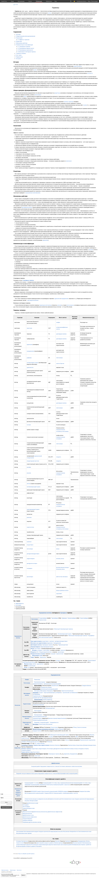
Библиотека (49, 1)
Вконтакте (19, 870)
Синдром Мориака (27, 818)
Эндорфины (91, 635)
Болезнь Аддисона (47, 699)
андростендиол (31, 558)
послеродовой (36, 694)
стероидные (63, 612)
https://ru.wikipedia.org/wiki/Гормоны (26, 853)
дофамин (29, 357)
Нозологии (17, 705)
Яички (32, 648)
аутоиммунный (73, 692)
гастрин (29, 424)
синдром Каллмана (38, 683)
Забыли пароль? (9, 804)
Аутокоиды (18, 605)
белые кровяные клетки (62, 590)
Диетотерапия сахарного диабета (45, 843)
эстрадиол (29, 568)
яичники (58, 558)
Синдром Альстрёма (85, 791)
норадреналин (64, 298)
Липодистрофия (34, 800)
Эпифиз (27, 679)
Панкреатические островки (38, 653)
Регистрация (94, 1)
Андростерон (35, 748)
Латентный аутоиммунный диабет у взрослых (58, 784)
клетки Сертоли (60, 363)
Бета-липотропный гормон (45, 637)
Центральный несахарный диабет (52, 683)
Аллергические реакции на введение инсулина (36, 799)
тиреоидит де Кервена (55, 692)
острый (41, 692)
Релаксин (49, 741)
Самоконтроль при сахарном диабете (62, 844)
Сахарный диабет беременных (38, 784)
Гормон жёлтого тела (27, 752)
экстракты (90, 73)
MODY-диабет (37, 791)
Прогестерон (36, 752)
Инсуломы (35, 724)
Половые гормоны (26, 748)
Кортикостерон (72, 745)
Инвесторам (12, 870)
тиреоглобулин (40, 743)
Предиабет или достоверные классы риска (27, 773)
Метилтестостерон (69, 748)
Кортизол (52, 745)
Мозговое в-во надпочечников (38, 643)
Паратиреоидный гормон (47, 646)
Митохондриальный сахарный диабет (34, 793)
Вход (89, 1)
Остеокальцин (31, 665)
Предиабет (37, 722)
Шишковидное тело (37, 655)
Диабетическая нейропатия (30, 817)
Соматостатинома (81, 727)
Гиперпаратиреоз (37, 718)
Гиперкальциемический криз (40, 720)
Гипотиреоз (37, 690)
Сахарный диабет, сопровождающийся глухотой (65, 793)
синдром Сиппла (37, 730)
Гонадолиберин (43, 618)
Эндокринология (55, 675)
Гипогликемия (19, 831)
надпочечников (78, 66)
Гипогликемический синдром (31, 831)
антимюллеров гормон (32, 362)
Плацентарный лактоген (45, 652)
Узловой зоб (36, 697)
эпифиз (58, 322)
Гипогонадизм (37, 710)
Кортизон (57, 745)
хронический (66, 692)
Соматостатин (42, 620)
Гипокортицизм (38, 699)
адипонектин (30, 367)
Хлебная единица (58, 843)
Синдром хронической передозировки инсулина (51, 831)
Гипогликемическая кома (67, 799)
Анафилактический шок (55, 799)
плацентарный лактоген (33, 461)
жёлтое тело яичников (61, 576)
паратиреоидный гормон (33, 509)
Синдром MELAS (48, 793)
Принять (23, 875)
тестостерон (30, 549)
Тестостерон (50, 748)
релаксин (29, 517)
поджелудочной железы (45, 305)
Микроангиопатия (27, 811)
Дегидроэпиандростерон (89, 745)
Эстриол (86, 748)
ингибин (29, 467)
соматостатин (30, 527)
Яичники (34, 650)
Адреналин (50, 643)
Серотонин (37, 755)
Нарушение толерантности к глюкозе (49, 766)
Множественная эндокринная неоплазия (43, 729)
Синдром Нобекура (27, 820)
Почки (25, 667)
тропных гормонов (68, 101)
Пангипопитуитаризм (39, 682)
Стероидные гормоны (28, 280)
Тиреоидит (35, 692)
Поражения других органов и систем (32, 822)
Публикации (39, 1)
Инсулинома (49, 724)
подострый (46, 692)
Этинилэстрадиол (26, 750)
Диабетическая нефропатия (54, 811)
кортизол (29, 541)
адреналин (45, 240)
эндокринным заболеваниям (32, 192)
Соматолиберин (84, 618)
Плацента (33, 652)
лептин (28, 483)
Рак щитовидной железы (46, 697)
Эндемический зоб (37, 696)
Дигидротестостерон (59, 748)
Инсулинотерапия (77, 843)
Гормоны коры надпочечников (41, 745)
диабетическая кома (32, 803)
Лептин (67, 740)
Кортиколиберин (72, 618)
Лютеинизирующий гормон (64, 634)
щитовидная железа (61, 334)
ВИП (77, 736)
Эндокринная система (45, 612)
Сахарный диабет (44, 722)
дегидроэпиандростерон (33, 553)
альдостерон (30, 544)
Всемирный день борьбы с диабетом (81, 844)
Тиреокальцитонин (63, 644)
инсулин (91, 249)
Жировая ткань (28, 664)
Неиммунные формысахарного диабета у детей (18, 792)
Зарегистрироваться (6, 807)
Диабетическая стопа (28, 815)
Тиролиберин (54, 618)
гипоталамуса (70, 305)
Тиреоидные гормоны (54, 754)
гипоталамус (38, 94)
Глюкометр (39, 846)
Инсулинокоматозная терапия (24, 833)
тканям (85, 105)
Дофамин (64, 618)
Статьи (16, 4)
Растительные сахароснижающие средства (42, 844)
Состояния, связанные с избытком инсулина (70, 766)
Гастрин (51, 736)
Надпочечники (27, 704)
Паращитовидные (35, 646)
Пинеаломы (37, 679)
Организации (21, 1)
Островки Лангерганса (22, 841)
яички (57, 549)
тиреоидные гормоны (47, 644)
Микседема (43, 690)
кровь (49, 13)
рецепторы (57, 93)
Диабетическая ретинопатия (39, 811)
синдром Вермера (59, 729)
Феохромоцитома (50, 708)
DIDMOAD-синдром (63, 791)
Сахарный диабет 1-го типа (31, 783)
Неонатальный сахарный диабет (49, 791)
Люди (12, 1)
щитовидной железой (32, 300)
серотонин (29, 328)
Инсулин (92, 734)
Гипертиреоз (50, 690)
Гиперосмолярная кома (29, 808)
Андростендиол (42, 748)
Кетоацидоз (26, 805)
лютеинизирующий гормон (33, 486)
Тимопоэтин (43, 657)
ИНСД (32, 791)
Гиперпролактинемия (46, 687)
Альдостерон (79, 745)
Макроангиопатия (27, 813)
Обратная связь (4, 870)
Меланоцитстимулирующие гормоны (63, 629)
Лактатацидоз (26, 806)
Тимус (32, 657)
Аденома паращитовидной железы (57, 718)
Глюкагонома (42, 724)
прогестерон (30, 576)
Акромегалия (55, 685)
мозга (25, 96)
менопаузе (69, 161)
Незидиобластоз (54, 722)
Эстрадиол (81, 748)
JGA (29, 667)
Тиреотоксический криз (67, 690)
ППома (75, 727)
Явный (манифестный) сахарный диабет (67, 773)
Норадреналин (57, 643)
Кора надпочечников (36, 641)
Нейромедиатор (19, 603)
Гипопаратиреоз (38, 715)
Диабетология (56, 763)
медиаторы (17, 748)
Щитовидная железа (36, 644)
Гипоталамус (34, 619)
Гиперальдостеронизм (38, 704)
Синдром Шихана (86, 685)
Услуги (30, 1)
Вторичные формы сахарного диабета (26, 846)
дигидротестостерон (32, 563)
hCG (37, 652)
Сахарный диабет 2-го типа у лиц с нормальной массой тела (58, 783)
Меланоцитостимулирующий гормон (59, 734)
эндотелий (59, 593)
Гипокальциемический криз (40, 716)
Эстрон (76, 748)
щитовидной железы (27, 207)
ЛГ (35, 743)
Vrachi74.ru (4, 1)
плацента (58, 457)
